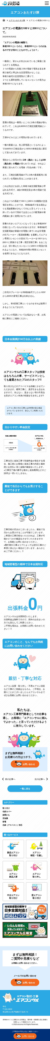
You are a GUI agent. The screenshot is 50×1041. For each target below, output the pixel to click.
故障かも (6, 814)
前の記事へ (10, 779)
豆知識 (5, 818)
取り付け (6, 808)
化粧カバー (7, 811)
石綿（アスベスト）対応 (12, 825)
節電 (4, 821)
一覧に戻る (25, 788)
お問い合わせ (29, 764)
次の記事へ (40, 779)
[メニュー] (47, 3)
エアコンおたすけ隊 (17, 20)
